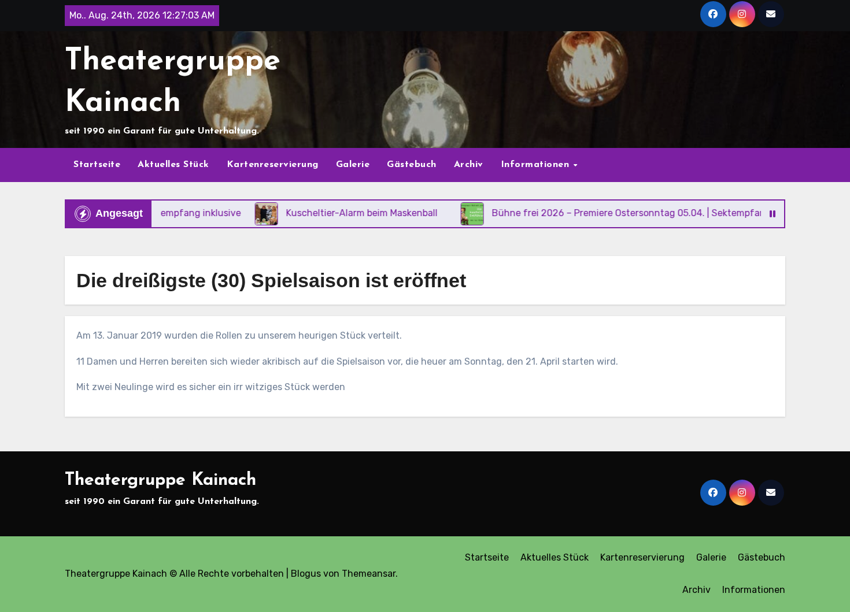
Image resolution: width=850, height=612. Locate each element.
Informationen (536, 164)
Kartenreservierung (273, 164)
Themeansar (369, 573)
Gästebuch (412, 164)
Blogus (306, 573)
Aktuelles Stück (173, 164)
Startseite (96, 164)
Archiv (468, 164)
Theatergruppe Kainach (160, 480)
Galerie (353, 164)
